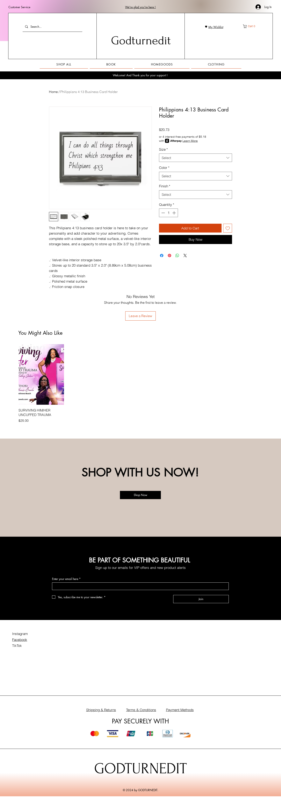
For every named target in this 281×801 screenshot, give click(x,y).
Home (53, 92)
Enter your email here (66, 579)
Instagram (20, 633)
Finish (164, 186)
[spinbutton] (168, 213)
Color (164, 167)
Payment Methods (180, 710)
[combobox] (195, 158)
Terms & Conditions (141, 710)
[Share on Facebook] (161, 255)
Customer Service (19, 7)
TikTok (17, 645)
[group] (140, 383)
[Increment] (174, 213)
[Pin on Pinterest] (169, 255)
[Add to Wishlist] (227, 228)
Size (163, 149)
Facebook (19, 639)
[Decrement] (163, 213)
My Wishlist (215, 27)
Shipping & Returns (101, 710)
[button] (140, 7)
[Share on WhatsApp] (177, 255)
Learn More (190, 141)
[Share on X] (185, 255)
